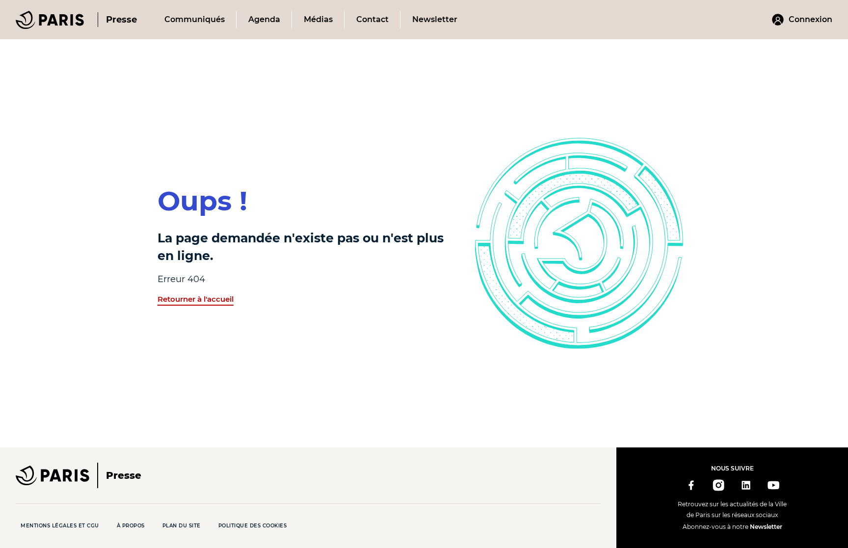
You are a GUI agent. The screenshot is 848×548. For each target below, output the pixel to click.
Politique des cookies (252, 525)
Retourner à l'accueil (196, 299)
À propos (131, 525)
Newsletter (766, 526)
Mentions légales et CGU (60, 525)
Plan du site (181, 525)
